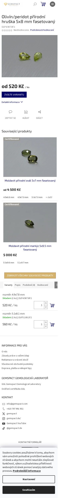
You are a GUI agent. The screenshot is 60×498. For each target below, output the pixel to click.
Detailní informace (11, 102)
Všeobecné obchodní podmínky (17, 364)
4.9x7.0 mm (23, 197)
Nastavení (29, 479)
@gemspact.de (14, 428)
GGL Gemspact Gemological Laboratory (21, 384)
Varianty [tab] (8, 285)
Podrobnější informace (27, 471)
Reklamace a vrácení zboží (15, 360)
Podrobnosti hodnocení (42, 30)
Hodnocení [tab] (42, 285)
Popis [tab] (17, 285)
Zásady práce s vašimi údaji (15, 355)
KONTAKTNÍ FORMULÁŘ (30, 442)
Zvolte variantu (14, 94)
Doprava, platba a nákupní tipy (17, 368)
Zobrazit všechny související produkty (30, 275)
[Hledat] (35, 4)
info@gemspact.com (17, 404)
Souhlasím (28, 490)
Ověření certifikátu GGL (13, 389)
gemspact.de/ (14, 418)
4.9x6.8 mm (8, 197)
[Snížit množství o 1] (45, 307)
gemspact (12, 413)
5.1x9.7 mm (23, 262)
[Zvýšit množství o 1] (45, 303)
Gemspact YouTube (16, 423)
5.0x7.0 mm (37, 197)
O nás (4, 351)
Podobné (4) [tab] (29, 285)
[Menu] (52, 4)
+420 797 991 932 (15, 408)
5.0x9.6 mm (8, 262)
